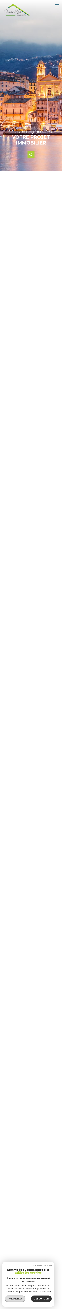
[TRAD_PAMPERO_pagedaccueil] (18, 17)
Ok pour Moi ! (41, 1298)
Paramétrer (15, 1298)
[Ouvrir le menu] (58, 6)
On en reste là (40, 1265)
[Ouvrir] (31, 154)
